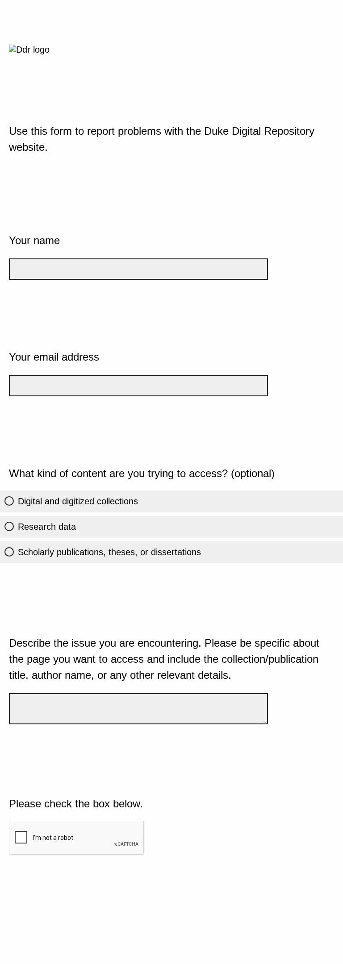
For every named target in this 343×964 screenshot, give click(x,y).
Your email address (54, 357)
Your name (34, 240)
